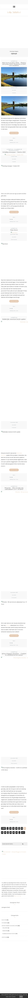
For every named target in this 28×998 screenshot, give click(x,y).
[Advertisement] (14, 34)
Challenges (5, 927)
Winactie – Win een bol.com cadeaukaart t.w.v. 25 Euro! (14, 488)
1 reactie (14, 92)
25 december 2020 (14, 234)
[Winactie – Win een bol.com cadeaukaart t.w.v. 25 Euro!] (14, 541)
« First (3, 828)
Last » (23, 832)
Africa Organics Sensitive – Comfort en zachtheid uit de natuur (14, 654)
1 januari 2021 (14, 156)
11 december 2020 (14, 592)
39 (21, 828)
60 (13, 832)
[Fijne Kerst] (14, 233)
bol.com (8, 625)
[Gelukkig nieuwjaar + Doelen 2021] (14, 155)
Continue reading (14, 132)
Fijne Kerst (14, 230)
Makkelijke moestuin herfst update (14, 319)
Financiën (4, 930)
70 (16, 832)
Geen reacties (14, 239)
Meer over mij (17, 896)
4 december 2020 (14, 758)
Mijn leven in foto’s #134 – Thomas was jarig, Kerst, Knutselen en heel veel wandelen (14, 64)
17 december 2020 (14, 422)
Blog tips (4, 919)
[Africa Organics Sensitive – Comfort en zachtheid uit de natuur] (14, 707)
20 (13, 828)
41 (2, 832)
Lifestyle (14, 61)
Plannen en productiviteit (15, 150)
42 (5, 832)
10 (10, 828)
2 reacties (14, 427)
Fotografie (4, 922)
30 (16, 828)
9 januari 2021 (14, 87)
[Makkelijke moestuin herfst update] (14, 371)
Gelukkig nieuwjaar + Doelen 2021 (14, 152)
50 (10, 832)
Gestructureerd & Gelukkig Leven (9, 925)
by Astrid (14, 90)
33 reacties (14, 597)
